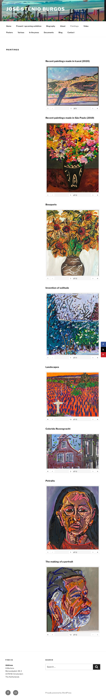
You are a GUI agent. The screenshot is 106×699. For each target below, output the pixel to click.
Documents (49, 32)
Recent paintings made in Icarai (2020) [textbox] (68, 61)
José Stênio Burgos (35, 9)
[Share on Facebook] (103, 344)
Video (86, 26)
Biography (50, 26)
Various (21, 32)
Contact (70, 32)
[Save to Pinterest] (103, 354)
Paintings (74, 26)
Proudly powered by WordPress (58, 693)
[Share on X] (103, 349)
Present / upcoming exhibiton (28, 26)
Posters (9, 32)
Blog (61, 32)
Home (8, 26)
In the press (34, 32)
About (62, 26)
